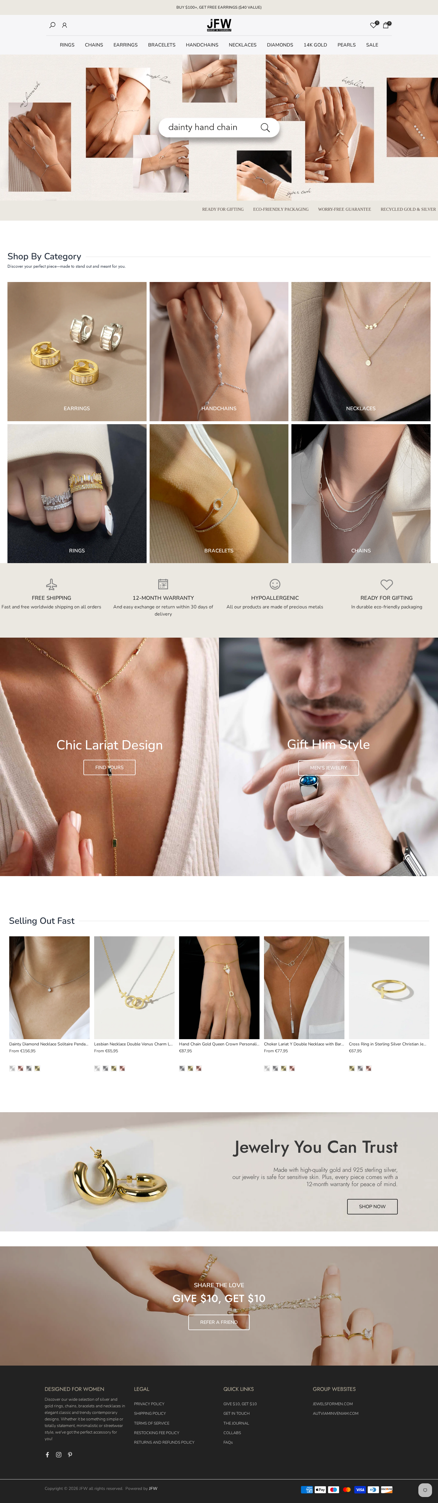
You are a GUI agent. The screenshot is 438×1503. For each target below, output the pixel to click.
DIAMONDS (280, 45)
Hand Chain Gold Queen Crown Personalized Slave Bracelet (235, 1044)
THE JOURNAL (236, 1423)
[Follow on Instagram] (58, 1454)
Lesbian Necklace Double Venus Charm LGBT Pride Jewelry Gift (153, 1044)
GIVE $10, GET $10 (240, 1404)
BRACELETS (161, 45)
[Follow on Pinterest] (70, 1454)
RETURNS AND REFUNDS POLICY (164, 1442)
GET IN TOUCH (236, 1413)
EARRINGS (126, 45)
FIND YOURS (109, 767)
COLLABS (232, 1433)
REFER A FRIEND (219, 1322)
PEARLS (347, 45)
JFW (153, 1488)
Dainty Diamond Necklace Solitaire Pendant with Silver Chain (66, 1044)
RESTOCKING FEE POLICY (156, 1433)
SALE (372, 45)
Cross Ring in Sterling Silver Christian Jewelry (392, 1044)
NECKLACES (243, 45)
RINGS (67, 45)
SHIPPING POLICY (150, 1413)
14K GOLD (315, 45)
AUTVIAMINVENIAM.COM (335, 1413)
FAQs (228, 1442)
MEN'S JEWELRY (328, 768)
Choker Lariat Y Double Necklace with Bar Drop (308, 1044)
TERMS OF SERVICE (151, 1423)
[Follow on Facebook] (47, 1454)
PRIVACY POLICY (149, 1404)
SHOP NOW (372, 1206)
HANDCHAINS (202, 45)
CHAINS (94, 45)
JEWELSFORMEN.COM (333, 1404)
